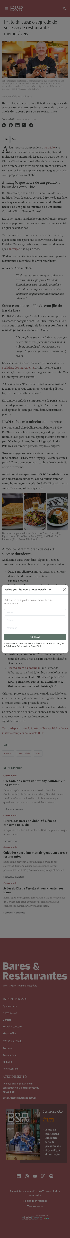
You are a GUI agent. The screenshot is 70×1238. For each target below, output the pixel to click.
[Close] (64, 589)
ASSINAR (35, 637)
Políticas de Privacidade (17, 646)
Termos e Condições (54, 643)
